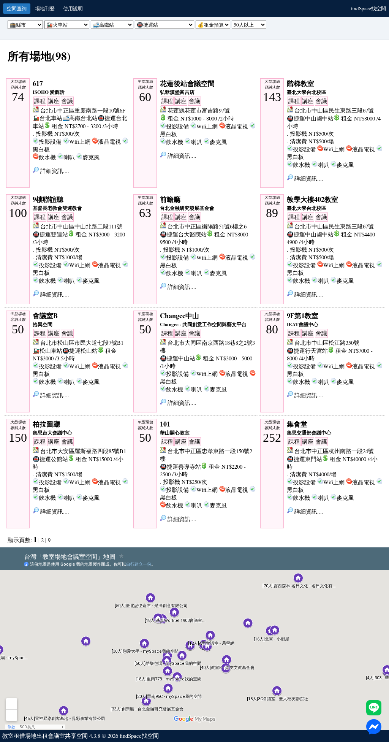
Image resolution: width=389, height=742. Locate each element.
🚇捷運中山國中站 (310, 118)
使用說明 (73, 8)
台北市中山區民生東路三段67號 (334, 110)
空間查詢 (17, 8)
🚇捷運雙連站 (50, 234)
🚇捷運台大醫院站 (183, 234)
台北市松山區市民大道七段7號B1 (81, 342)
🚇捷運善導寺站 (180, 466)
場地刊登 (45, 8)
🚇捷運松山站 (80, 350)
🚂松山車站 (47, 350)
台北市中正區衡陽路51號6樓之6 (207, 226)
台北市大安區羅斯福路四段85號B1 (83, 451)
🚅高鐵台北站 (80, 118)
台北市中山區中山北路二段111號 (81, 226)
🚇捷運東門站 (304, 459)
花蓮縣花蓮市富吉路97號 (199, 110)
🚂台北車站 (47, 118)
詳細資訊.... (54, 170)
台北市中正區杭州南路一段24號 (334, 451)
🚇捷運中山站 (177, 358)
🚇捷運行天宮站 (307, 350)
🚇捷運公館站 (50, 459)
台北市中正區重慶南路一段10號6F (82, 110)
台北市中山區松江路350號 (326, 342)
